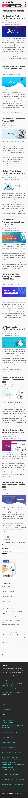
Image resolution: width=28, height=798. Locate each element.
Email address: (5, 548)
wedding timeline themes (7, 752)
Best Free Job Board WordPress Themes (10, 624)
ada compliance (16, 717)
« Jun (3, 654)
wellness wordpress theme (8, 757)
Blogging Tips (20, 725)
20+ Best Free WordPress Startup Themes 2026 (13, 67)
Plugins (4, 747)
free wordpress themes (7, 737)
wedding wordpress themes (8, 754)
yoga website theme (6, 784)
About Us (4, 702)
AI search (11, 720)
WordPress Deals (5, 589)
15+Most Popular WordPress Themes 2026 (13, 328)
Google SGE (19, 740)
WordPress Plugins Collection (8, 591)
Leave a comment (17, 24)
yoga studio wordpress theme (9, 782)
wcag (14, 749)
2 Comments (16, 127)
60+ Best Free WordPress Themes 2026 (13, 119)
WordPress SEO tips (6, 774)
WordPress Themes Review (7, 598)
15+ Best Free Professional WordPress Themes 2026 (13, 222)
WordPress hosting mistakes (8, 762)
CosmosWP (21, 793)
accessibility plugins (6, 717)
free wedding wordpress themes (9, 735)
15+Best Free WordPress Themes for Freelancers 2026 (13, 379)
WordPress (18, 757)
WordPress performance (7, 764)
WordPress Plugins (19, 764)
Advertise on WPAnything (7, 709)
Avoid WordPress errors (7, 722)
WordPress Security (18, 772)
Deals (13, 727)
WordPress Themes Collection (9, 22)
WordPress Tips (5, 601)
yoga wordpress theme (18, 784)
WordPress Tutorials (6, 603)
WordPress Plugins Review (7, 594)
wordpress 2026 (5, 759)
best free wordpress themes (8, 725)
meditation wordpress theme (8, 745)
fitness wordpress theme (8, 730)
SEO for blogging (11, 747)
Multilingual (20, 745)
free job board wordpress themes (9, 732)
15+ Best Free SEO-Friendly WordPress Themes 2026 (11, 276)
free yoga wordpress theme (8, 740)
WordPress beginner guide (17, 759)
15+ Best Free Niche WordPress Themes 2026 (13, 17)
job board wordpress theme (8, 742)
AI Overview (4, 720)
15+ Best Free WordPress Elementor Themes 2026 (13, 431)
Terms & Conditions (6, 707)
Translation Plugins (6, 749)
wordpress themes (17, 774)
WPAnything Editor (7, 24)
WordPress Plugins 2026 (7, 767)
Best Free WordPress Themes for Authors (10, 627)
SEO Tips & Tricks (5, 586)
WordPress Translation (7, 779)
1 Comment (16, 335)
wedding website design (20, 752)
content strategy (6, 727)
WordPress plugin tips (7, 772)
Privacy (3, 704)
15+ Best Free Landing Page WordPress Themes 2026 (13, 484)
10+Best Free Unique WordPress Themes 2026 (13, 172)
